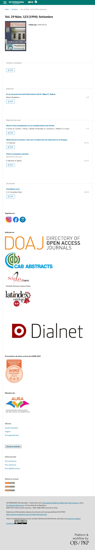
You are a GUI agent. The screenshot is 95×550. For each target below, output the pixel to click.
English (8, 431)
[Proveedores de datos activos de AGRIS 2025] (14, 382)
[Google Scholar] (22, 222)
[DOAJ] (42, 249)
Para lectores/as (10, 461)
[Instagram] (8, 222)
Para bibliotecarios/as (12, 468)
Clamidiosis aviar (13, 189)
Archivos (15, 9)
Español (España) (11, 428)
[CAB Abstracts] (29, 268)
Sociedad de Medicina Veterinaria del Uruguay (61, 503)
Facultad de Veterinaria (15, 505)
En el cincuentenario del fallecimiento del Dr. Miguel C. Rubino (30, 94)
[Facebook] (16, 222)
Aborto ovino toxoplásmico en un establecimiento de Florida (30, 125)
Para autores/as (10, 465)
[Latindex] (18, 306)
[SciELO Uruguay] (18, 287)
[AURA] (18, 413)
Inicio (7, 9)
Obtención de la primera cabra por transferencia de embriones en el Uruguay (36, 140)
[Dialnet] (47, 351)
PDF (11, 70)
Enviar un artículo (13, 446)
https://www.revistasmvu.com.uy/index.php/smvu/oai (26, 514)
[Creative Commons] (20, 523)
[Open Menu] (4, 2)
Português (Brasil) (12, 435)
